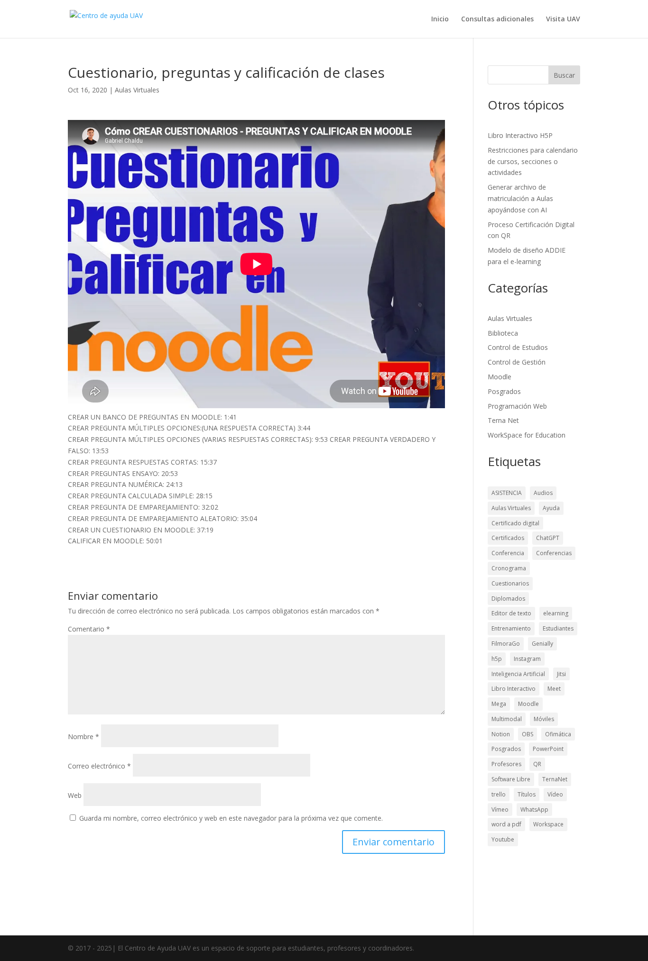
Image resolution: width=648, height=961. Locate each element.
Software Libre (510, 779)
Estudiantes (558, 628)
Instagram (527, 659)
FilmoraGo (505, 644)
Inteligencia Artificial (518, 674)
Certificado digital (515, 523)
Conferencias (554, 553)
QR (537, 764)
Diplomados (508, 599)
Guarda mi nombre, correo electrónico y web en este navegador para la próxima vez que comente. (231, 818)
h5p (496, 659)
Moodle (499, 376)
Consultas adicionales (497, 19)
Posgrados (504, 391)
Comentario (89, 628)
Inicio (440, 19)
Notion (500, 734)
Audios (543, 493)
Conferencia (507, 553)
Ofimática (558, 734)
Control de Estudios (518, 347)
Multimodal (506, 719)
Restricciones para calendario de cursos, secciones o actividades (533, 161)
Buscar (564, 75)
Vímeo (500, 809)
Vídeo (555, 794)
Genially (542, 644)
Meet (554, 689)
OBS (527, 734)
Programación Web (517, 406)
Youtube (502, 839)
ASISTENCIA (506, 493)
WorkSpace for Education (526, 434)
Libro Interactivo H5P (520, 135)
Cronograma (508, 568)
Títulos (527, 794)
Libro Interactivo (513, 689)
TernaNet (554, 779)
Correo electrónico (99, 765)
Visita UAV (563, 19)
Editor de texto (511, 613)
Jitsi (561, 674)
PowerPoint (548, 749)
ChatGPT (547, 538)
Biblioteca (503, 333)
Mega (498, 704)
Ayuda (551, 508)
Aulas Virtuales (137, 89)
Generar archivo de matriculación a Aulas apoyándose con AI (520, 198)
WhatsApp (534, 809)
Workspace (548, 824)
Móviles (544, 719)
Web (75, 795)
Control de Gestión (517, 361)
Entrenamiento (511, 628)
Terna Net (503, 420)
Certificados (507, 538)
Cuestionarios (510, 583)
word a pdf (506, 824)
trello (498, 794)
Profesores (506, 764)
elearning (555, 613)
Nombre (83, 736)
